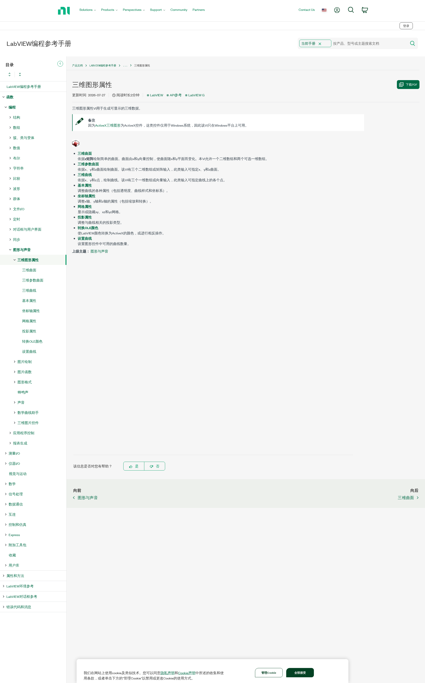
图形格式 (24, 382)
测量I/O (14, 453)
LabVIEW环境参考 (20, 586)
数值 (16, 147)
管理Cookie (268, 672)
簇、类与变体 (23, 137)
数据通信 (16, 504)
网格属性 (29, 320)
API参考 (176, 95)
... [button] (125, 65)
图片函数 (24, 371)
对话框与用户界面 (27, 229)
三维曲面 (29, 270)
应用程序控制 (23, 432)
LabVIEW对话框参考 (21, 596)
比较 (16, 178)
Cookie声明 (186, 673)
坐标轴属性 (31, 310)
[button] (320, 44)
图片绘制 (24, 361)
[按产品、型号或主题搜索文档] (412, 43)
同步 (16, 239)
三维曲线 (29, 290)
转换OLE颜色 (32, 341)
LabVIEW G (196, 95)
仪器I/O (14, 463)
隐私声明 (167, 673)
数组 (16, 127)
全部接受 (300, 672)
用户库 (14, 565)
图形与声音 (22, 249)
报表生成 (20, 443)
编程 (12, 107)
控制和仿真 (17, 524)
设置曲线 (29, 351)
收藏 (12, 555)
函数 (10, 97)
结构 (16, 117)
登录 (406, 26)
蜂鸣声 (23, 392)
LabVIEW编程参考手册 (24, 86)
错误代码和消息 (18, 606)
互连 (12, 514)
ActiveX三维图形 (108, 125)
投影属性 (29, 331)
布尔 (16, 158)
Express (14, 534)
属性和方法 (15, 575)
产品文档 (77, 65)
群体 (16, 198)
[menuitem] (88, 11)
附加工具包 (17, 544)
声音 (21, 402)
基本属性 (29, 300)
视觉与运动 (18, 473)
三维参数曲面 (32, 280)
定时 (16, 219)
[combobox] (352, 43)
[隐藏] (60, 64)
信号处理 (16, 494)
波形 (16, 188)
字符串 (18, 168)
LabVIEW (156, 95)
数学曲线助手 (28, 412)
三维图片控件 (28, 422)
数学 (12, 483)
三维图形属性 (28, 259)
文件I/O (18, 208)
